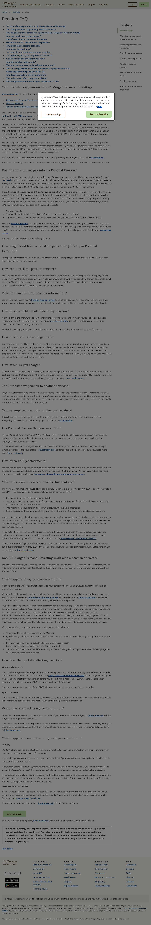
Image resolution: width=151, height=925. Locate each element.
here (99, 106)
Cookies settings (53, 114)
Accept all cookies (99, 114)
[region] (76, 107)
